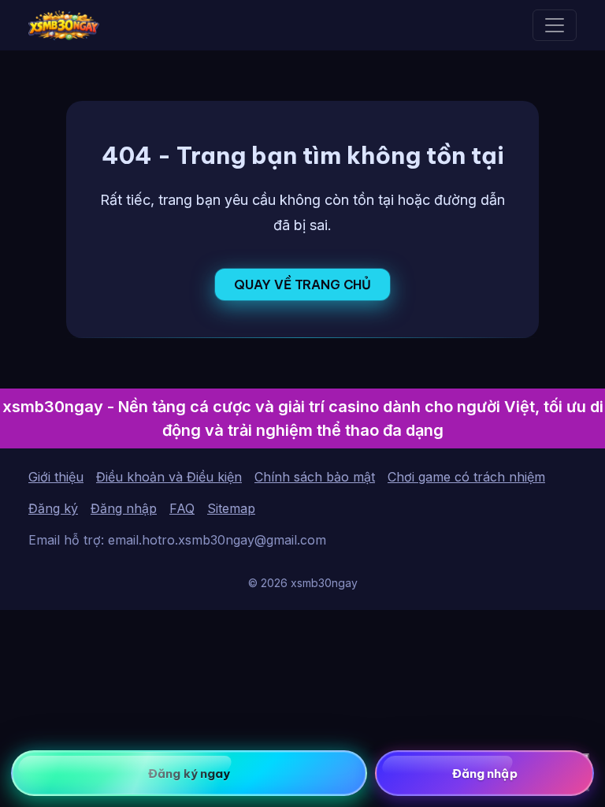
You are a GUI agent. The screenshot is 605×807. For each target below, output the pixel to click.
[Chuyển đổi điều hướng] (555, 25)
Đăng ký (53, 508)
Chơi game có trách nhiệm (466, 477)
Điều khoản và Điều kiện (169, 477)
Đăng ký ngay (189, 773)
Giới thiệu (56, 477)
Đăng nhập (124, 508)
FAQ (182, 508)
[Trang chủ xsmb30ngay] (63, 25)
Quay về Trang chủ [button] (302, 284)
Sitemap (231, 508)
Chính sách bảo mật (314, 477)
